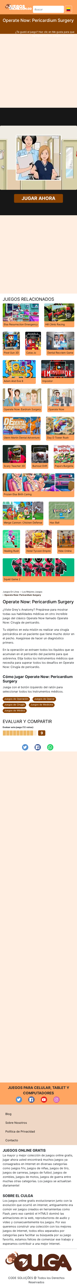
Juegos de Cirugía (14, 704)
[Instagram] (56, 1099)
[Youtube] (44, 1099)
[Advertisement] (38, 70)
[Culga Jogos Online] (38, 1261)
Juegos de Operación (16, 698)
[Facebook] (38, 747)
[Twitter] (25, 747)
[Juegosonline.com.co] (18, 6)
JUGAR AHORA (39, 198)
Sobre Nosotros (16, 1122)
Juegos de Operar (44, 698)
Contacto (11, 1140)
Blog (8, 1114)
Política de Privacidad (20, 1131)
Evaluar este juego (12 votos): (18, 727)
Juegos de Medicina (41, 704)
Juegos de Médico (14, 710)
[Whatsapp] (50, 747)
